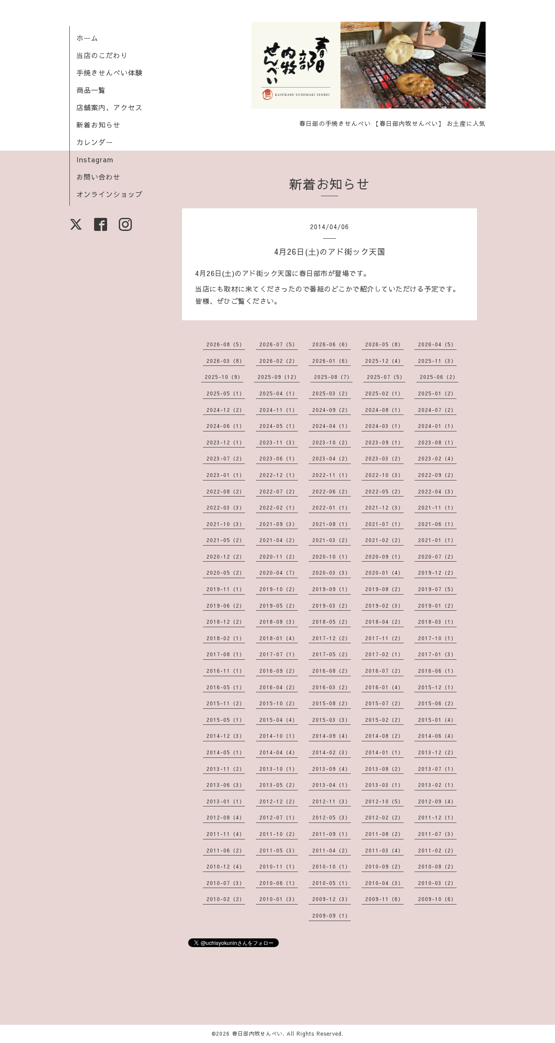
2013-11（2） (225, 768)
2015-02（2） (384, 719)
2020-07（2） (437, 556)
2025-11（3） (437, 360)
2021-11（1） (437, 507)
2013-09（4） (331, 768)
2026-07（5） (278, 344)
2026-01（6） (331, 360)
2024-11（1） (278, 409)
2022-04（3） (437, 491)
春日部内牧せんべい (257, 1033)
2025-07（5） (386, 376)
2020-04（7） (278, 572)
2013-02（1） (437, 784)
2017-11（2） (384, 638)
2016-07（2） (384, 670)
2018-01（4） (278, 638)
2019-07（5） (437, 589)
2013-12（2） (437, 752)
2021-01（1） (437, 539)
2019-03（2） (331, 605)
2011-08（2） (384, 833)
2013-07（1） (437, 768)
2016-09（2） (278, 670)
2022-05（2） (384, 491)
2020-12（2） (225, 556)
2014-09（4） (331, 735)
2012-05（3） (331, 817)
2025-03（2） (331, 393)
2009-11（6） (384, 898)
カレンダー (94, 142)
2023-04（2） (331, 458)
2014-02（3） (331, 752)
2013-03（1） (384, 784)
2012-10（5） (384, 801)
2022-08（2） (225, 491)
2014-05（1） (225, 752)
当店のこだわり (102, 55)
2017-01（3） (437, 654)
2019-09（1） (331, 589)
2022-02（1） (278, 507)
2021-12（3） (384, 507)
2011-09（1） (331, 833)
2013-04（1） (331, 784)
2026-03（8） (225, 360)
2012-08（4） (225, 817)
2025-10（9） (224, 376)
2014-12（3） (225, 735)
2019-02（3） (384, 605)
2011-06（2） (225, 850)
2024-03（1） (384, 425)
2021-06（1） (437, 523)
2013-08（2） (384, 768)
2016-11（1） (225, 670)
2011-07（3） (437, 833)
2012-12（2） (278, 801)
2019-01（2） (437, 605)
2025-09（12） (279, 376)
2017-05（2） (331, 654)
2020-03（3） (331, 572)
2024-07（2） (437, 409)
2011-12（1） (437, 817)
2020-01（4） (384, 572)
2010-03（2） (437, 882)
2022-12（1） (278, 474)
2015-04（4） (278, 719)
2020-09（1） (384, 556)
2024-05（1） (278, 425)
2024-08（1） (384, 409)
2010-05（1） (331, 882)
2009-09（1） (331, 915)
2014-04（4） (278, 752)
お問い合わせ (98, 176)
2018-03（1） (437, 621)
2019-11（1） (225, 589)
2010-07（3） (225, 882)
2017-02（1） (384, 654)
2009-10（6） (437, 898)
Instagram (95, 159)
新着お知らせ (98, 124)
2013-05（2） (278, 784)
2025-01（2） (437, 393)
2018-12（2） (225, 621)
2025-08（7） (333, 376)
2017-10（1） (437, 638)
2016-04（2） (278, 687)
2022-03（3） (225, 507)
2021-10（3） (225, 523)
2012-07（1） (278, 817)
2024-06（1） (225, 425)
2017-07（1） (278, 654)
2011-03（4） (384, 850)
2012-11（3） (331, 801)
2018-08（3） (278, 621)
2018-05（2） (331, 621)
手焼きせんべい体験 (109, 72)
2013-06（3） (225, 784)
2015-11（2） (225, 703)
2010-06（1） (278, 882)
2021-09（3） (278, 523)
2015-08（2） (331, 703)
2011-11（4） (225, 833)
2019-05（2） (278, 605)
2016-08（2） (331, 670)
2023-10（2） (331, 442)
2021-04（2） (278, 539)
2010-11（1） (278, 866)
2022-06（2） (331, 491)
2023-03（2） (384, 458)
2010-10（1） (331, 866)
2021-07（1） (384, 523)
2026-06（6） (331, 344)
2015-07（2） (384, 703)
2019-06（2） (225, 605)
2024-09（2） (331, 409)
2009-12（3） (331, 898)
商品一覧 (91, 90)
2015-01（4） (437, 719)
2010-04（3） (384, 882)
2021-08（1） (331, 523)
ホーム (87, 38)
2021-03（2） (331, 539)
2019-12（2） (437, 572)
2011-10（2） (278, 833)
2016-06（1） (437, 670)
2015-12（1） (437, 687)
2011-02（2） (437, 850)
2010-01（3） (278, 898)
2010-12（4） (225, 866)
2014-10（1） (278, 735)
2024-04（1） (331, 425)
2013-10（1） (278, 768)
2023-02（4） (437, 458)
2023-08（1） (437, 442)
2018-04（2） (384, 621)
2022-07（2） (278, 491)
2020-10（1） (331, 556)
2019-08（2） (384, 589)
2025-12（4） (384, 360)
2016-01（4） (384, 687)
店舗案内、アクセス (109, 107)
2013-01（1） (225, 801)
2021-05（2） (225, 539)
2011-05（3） (278, 850)
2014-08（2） (384, 735)
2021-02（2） (384, 539)
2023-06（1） (278, 458)
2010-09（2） (384, 866)
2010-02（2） (225, 898)
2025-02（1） (384, 393)
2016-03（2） (331, 687)
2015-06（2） (437, 703)
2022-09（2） (437, 474)
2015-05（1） (225, 719)
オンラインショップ (109, 194)
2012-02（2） (384, 817)
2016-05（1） (225, 687)
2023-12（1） (225, 442)
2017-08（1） (225, 654)
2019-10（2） (278, 589)
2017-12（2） (331, 638)
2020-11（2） (278, 556)
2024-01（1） (437, 425)
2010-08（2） (437, 866)
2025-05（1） (225, 393)
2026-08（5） (225, 344)
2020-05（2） (225, 572)
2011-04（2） (331, 850)
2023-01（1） (225, 474)
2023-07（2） (225, 458)
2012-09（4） (437, 801)
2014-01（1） (384, 752)
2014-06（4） (437, 735)
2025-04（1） (278, 393)
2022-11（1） (331, 474)
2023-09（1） (384, 442)
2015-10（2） (278, 703)
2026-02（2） (278, 360)
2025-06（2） (439, 376)
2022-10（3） (384, 474)
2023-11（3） (278, 442)
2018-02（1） (225, 638)
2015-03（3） (331, 719)
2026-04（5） (437, 344)
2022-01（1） (331, 507)
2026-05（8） (384, 344)
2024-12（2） (225, 409)
